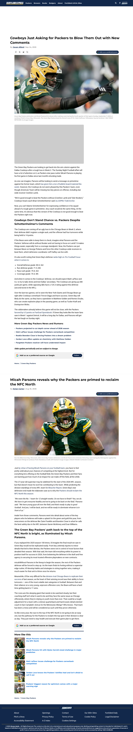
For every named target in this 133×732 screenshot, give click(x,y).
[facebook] (119, 3)
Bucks (44, 3)
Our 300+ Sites (91, 713)
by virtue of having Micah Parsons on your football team (42, 468)
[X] (116, 3)
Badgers (52, 3)
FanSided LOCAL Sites (73, 3)
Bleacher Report (55, 488)
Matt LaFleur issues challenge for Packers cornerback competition (45, 332)
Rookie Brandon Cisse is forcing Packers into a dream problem (43, 336)
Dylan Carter (18, 389)
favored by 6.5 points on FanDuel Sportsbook (33, 312)
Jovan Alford (18, 47)
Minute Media (14, 726)
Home (16, 363)
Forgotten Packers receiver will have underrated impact (41, 343)
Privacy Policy (48, 717)
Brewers (37, 3)
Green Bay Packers (28, 363)
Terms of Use (67, 717)
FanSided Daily (111, 713)
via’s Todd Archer (65, 201)
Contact (65, 713)
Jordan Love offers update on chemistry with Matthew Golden (43, 339)
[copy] (27, 52)
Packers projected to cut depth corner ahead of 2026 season (42, 328)
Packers (29, 3)
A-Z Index (46, 721)
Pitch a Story (19, 717)
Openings (46, 713)
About (60, 3)
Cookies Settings (69, 721)
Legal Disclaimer (112, 717)
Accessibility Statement (24, 721)
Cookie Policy (90, 717)
